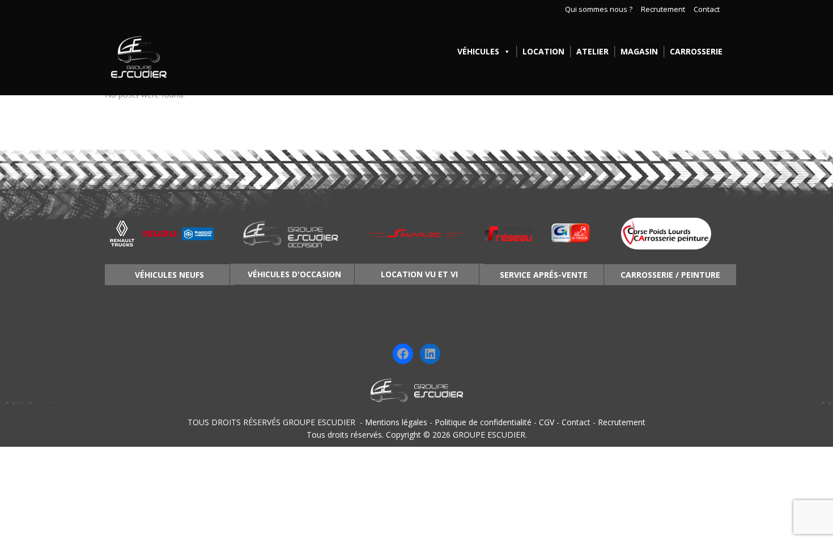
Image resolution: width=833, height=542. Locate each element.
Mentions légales (396, 422)
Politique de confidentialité (483, 422)
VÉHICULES (478, 51)
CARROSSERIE (696, 51)
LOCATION (543, 51)
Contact (707, 9)
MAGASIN (639, 51)
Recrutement (663, 9)
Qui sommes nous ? (598, 9)
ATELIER (592, 51)
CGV (546, 422)
